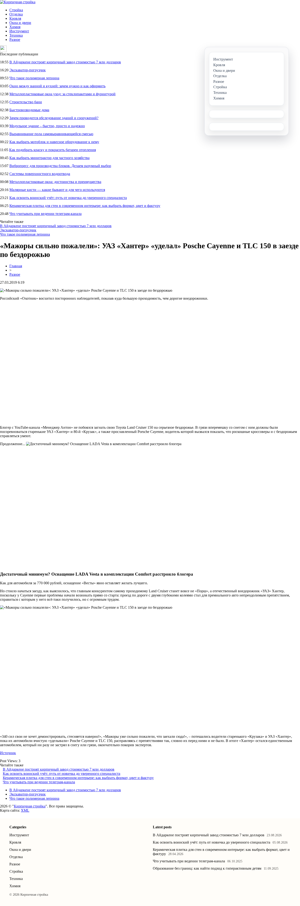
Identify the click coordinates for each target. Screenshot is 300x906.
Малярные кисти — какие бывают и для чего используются (57, 190)
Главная (15, 266)
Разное (14, 40)
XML (25, 810)
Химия (14, 27)
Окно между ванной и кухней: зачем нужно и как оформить (57, 86)
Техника (16, 35)
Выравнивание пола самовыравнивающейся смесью (51, 134)
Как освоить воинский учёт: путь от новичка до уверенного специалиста (68, 198)
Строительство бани (25, 102)
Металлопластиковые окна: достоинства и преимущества (55, 182)
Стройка (16, 10)
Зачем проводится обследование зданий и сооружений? (53, 118)
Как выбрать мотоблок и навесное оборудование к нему (54, 142)
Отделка (16, 14)
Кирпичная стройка (29, 806)
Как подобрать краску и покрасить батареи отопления (52, 150)
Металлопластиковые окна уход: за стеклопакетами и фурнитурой (62, 94)
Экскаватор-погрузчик (27, 70)
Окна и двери (20, 23)
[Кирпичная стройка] (17, 2)
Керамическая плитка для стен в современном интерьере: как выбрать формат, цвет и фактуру (84, 206)
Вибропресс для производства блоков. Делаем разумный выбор (60, 166)
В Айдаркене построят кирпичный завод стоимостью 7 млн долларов (65, 62)
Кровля (15, 18)
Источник (8, 753)
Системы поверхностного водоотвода (39, 174)
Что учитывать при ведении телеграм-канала (45, 214)
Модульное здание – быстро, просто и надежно (47, 126)
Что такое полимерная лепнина (34, 78)
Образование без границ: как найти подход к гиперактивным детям (207, 868)
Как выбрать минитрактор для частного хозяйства (49, 158)
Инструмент (19, 31)
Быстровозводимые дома (29, 110)
